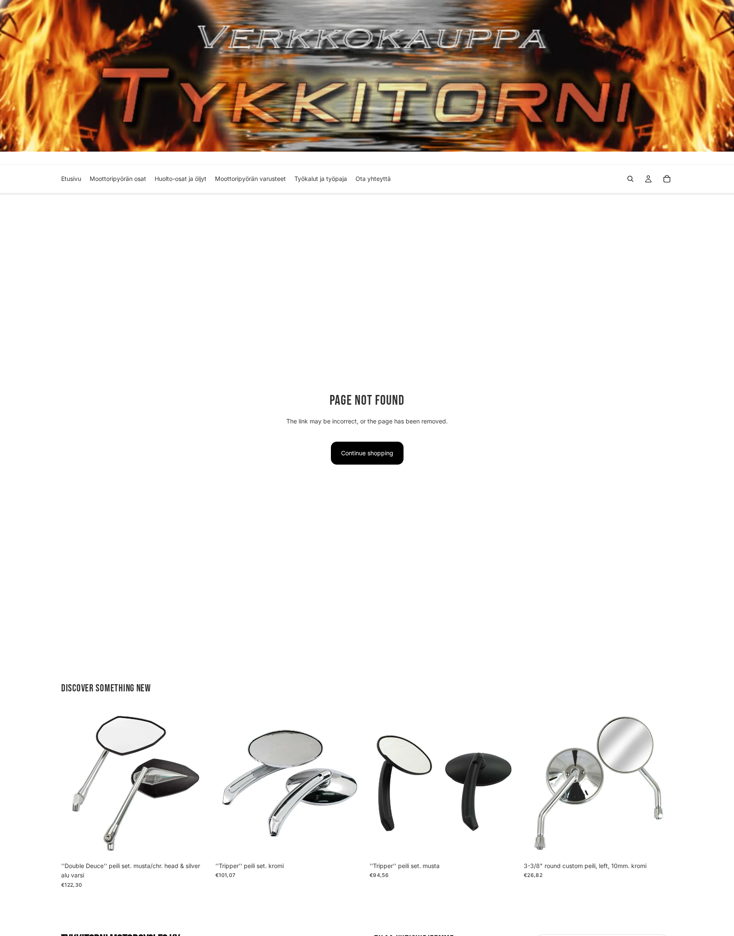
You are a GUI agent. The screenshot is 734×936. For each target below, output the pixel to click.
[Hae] (630, 178)
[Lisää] (197, 844)
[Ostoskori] (667, 178)
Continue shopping (367, 453)
